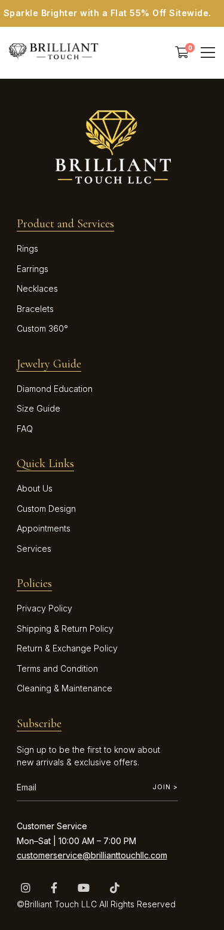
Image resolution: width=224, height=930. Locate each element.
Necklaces (37, 288)
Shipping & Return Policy (65, 628)
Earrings (32, 269)
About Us (35, 488)
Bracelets (35, 309)
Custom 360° (42, 328)
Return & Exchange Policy (67, 648)
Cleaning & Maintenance (64, 688)
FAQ (25, 429)
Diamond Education (55, 389)
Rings (27, 248)
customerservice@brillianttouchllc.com (92, 855)
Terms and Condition (57, 668)
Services (34, 548)
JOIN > (165, 787)
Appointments (43, 528)
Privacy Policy (44, 608)
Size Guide (38, 408)
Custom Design (46, 508)
